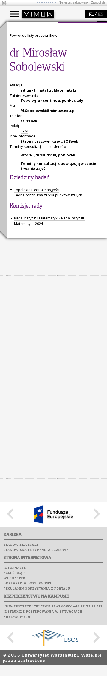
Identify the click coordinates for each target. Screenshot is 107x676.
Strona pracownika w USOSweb (49, 141)
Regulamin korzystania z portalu (37, 588)
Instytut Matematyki (56, 90)
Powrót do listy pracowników (33, 35)
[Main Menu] (14, 14)
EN (100, 14)
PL (91, 14)
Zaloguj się (98, 2)
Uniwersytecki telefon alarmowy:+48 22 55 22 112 (53, 606)
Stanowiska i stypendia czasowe (36, 550)
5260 (24, 130)
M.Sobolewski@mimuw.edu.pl (48, 110)
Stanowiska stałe (21, 545)
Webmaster (14, 578)
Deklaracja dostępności (28, 583)
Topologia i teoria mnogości (36, 189)
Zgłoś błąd (14, 573)
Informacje (15, 568)
